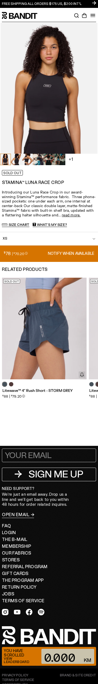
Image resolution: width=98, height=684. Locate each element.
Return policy (19, 587)
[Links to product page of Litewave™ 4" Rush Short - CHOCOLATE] (11, 384)
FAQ (6, 526)
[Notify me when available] (82, 374)
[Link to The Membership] (49, 4)
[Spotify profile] (41, 612)
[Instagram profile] (5, 612)
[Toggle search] (76, 15)
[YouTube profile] (17, 612)
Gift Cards (15, 573)
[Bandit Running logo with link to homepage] (22, 15)
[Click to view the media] (16, 159)
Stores (11, 560)
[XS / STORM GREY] (44, 328)
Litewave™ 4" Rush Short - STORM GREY (37, 391)
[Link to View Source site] (78, 675)
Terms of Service (23, 601)
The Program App (23, 580)
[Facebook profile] (29, 612)
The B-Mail (14, 539)
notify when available (71, 253)
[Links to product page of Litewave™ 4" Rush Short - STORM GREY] (4, 384)
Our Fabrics (16, 553)
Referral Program (24, 567)
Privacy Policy (15, 675)
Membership (16, 546)
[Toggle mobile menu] (93, 15)
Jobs (8, 594)
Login (9, 532)
